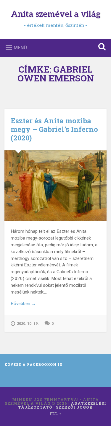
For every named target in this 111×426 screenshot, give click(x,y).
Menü (20, 47)
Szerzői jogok (74, 407)
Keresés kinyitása (100, 47)
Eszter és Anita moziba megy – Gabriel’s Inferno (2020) (54, 129)
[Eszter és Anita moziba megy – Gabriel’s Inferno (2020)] (55, 185)
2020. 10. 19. (28, 323)
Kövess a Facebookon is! (34, 364)
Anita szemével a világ (55, 14)
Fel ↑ (55, 413)
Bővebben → (23, 303)
